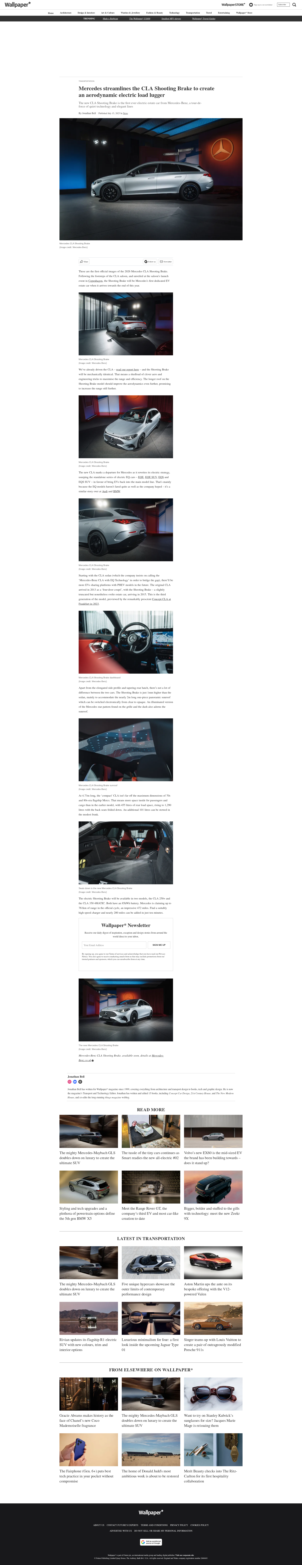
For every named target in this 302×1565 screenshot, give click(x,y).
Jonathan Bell (89, 113)
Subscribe (282, 5)
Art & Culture (108, 12)
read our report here (127, 369)
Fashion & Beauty (154, 12)
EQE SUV (151, 477)
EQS (161, 477)
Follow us (152, 261)
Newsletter (168, 261)
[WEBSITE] (81, 1082)
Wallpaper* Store (244, 12)
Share (86, 261)
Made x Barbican (110, 18)
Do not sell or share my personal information (163, 1530)
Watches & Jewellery (130, 12)
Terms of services (116, 953)
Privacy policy (179, 1525)
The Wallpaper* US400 (139, 18)
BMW (116, 491)
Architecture (66, 12)
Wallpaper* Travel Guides (203, 18)
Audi (105, 491)
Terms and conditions (154, 1525)
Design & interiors (86, 12)
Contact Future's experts (122, 1525)
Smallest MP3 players (171, 18)
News (125, 113)
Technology (174, 12)
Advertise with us (121, 1530)
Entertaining (224, 12)
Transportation (193, 12)
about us (98, 1525)
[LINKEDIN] (75, 1082)
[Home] (50, 13)
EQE (141, 477)
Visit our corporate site (184, 1555)
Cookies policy (199, 1525)
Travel (209, 12)
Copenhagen (95, 281)
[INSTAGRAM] (70, 1082)
